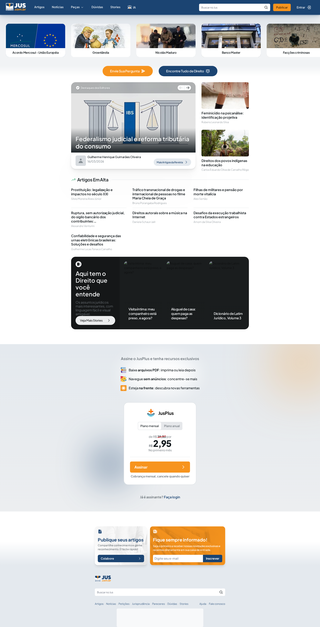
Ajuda (202, 603)
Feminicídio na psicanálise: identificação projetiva (222, 115)
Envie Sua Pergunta (124, 71)
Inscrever (212, 558)
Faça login (172, 497)
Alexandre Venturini (82, 226)
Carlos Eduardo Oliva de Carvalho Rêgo (225, 169)
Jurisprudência (141, 603)
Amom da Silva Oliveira (207, 221)
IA (134, 7)
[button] (181, 87)
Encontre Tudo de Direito (185, 71)
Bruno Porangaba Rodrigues (149, 203)
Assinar (140, 467)
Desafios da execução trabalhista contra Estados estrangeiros (220, 215)
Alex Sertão (200, 198)
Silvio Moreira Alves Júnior (86, 198)
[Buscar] (266, 7)
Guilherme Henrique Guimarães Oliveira (114, 157)
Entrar (301, 7)
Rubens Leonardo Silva (215, 122)
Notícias (58, 7)
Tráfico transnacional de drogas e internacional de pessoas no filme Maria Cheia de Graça (158, 194)
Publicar (282, 7)
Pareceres (158, 603)
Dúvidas (97, 7)
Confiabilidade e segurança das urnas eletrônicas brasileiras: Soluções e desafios (96, 240)
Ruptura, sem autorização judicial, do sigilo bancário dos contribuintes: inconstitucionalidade (98, 219)
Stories (115, 7)
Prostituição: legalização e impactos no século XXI (92, 192)
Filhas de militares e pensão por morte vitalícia (218, 192)
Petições (124, 603)
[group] (133, 117)
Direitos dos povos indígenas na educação (224, 162)
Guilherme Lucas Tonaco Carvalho (91, 249)
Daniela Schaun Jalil (143, 221)
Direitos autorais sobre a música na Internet (159, 215)
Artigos (39, 7)
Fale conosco (217, 603)
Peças (75, 7)
